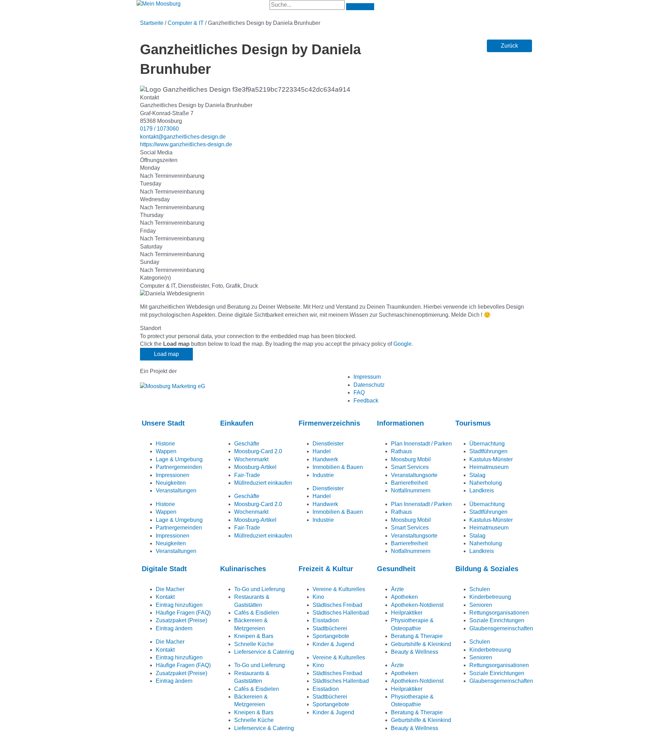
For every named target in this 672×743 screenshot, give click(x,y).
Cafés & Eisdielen (256, 613)
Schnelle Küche (254, 644)
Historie (165, 444)
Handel (322, 451)
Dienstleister (328, 444)
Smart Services (410, 467)
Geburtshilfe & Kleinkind (421, 644)
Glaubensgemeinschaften (501, 628)
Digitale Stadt (164, 569)
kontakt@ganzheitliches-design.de (183, 137)
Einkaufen (236, 423)
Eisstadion (326, 620)
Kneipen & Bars (253, 636)
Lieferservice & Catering (264, 652)
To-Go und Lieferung (259, 589)
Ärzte (397, 589)
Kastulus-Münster (491, 459)
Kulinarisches (243, 569)
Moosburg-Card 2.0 (258, 451)
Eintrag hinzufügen (179, 605)
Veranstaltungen (176, 490)
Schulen (479, 589)
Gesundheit (396, 569)
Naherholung (485, 483)
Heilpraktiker (406, 613)
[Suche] (360, 6)
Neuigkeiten (171, 483)
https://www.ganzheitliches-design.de (186, 144)
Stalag (477, 475)
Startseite (151, 23)
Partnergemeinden (179, 467)
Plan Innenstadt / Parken (421, 444)
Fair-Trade (247, 475)
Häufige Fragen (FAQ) (183, 613)
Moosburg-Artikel (255, 467)
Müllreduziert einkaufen (263, 483)
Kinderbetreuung (490, 597)
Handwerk (325, 459)
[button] (509, 46)
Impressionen (172, 475)
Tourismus (473, 423)
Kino (318, 597)
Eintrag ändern (174, 628)
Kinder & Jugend (333, 644)
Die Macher (170, 589)
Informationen (400, 423)
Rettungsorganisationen (499, 613)
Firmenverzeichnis (329, 423)
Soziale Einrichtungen (496, 620)
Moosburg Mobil (411, 459)
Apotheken (404, 597)
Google (402, 344)
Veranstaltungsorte (414, 475)
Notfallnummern (410, 490)
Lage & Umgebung (179, 459)
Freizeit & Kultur (326, 569)
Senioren (480, 605)
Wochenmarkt (251, 459)
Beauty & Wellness (414, 652)
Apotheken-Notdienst (417, 605)
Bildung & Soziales (486, 569)
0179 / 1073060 (159, 129)
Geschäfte (246, 444)
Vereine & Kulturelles (339, 589)
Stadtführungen (488, 451)
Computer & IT (186, 23)
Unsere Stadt (163, 423)
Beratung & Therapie (417, 636)
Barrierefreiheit (409, 483)
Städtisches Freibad (337, 605)
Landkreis (481, 490)
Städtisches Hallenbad (341, 613)
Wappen (166, 451)
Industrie (323, 475)
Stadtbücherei (330, 628)
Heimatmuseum (489, 467)
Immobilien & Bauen (338, 467)
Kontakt (165, 597)
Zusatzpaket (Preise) (181, 620)
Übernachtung (487, 444)
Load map (166, 354)
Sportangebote (331, 636)
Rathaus (401, 451)
